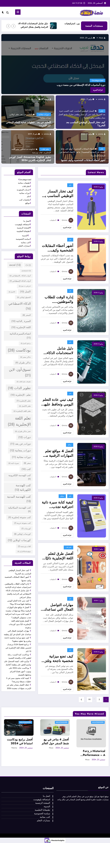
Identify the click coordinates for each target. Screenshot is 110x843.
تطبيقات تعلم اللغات (24, 382)
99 (89, 699)
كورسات (26, 528)
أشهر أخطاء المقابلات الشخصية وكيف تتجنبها (83, 160)
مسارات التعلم (24, 245)
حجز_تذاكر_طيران (23, 431)
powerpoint (26, 271)
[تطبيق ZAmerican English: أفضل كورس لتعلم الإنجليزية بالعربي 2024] (27, 146)
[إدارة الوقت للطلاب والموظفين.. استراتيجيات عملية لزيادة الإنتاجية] (91, 310)
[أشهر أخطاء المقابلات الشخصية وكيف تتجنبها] (82, 146)
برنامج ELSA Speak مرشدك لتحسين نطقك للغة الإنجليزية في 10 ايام (18, 647)
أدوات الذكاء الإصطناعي (20, 281)
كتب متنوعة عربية (22, 523)
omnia (101, 99)
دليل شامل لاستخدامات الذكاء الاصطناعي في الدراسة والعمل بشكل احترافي (46, 25)
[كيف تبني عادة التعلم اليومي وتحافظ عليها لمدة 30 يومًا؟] (91, 413)
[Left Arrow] (13, 26)
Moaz (101, 37)
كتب (26, 469)
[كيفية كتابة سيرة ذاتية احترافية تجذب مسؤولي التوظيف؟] (91, 515)
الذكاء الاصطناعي (19, 306)
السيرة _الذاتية (21, 321)
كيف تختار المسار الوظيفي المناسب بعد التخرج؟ (85, 124)
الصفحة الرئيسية (23, 227)
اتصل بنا (26, 221)
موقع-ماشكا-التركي (24, 551)
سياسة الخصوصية (23, 239)
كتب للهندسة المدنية (19, 499)
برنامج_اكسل (26, 343)
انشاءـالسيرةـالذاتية (20, 335)
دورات (24, 437)
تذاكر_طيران (23, 362)
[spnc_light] (3, 12)
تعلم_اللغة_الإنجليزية (22, 411)
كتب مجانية (25, 242)
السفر (27, 315)
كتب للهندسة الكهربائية (23, 487)
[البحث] (7, 13)
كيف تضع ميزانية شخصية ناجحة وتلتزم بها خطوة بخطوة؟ (58, 658)
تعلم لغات (45, 149)
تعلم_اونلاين (14, 114)
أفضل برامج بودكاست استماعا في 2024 (20, 741)
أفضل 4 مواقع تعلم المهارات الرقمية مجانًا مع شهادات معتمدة (57, 453)
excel (15, 265)
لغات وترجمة (37, 152)
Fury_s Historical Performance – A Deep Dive (94, 753)
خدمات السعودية (23, 189)
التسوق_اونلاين (24, 297)
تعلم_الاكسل (25, 406)
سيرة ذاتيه (13, 463)
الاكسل (12, 292)
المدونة (25, 235)
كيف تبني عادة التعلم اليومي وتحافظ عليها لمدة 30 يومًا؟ (58, 401)
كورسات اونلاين (19, 540)
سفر (27, 463)
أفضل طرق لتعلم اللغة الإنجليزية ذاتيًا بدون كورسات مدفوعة (59, 555)
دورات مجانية (43, 114)
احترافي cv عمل (25, 286)
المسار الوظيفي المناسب (84, 111)
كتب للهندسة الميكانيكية (19, 509)
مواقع (69, 445)
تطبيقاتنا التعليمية (23, 231)
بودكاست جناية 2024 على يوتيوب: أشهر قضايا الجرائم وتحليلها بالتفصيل (20, 671)
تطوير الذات (19, 388)
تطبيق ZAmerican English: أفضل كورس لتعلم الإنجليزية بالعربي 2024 (30, 159)
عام (101, 111)
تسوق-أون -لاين (20, 372)
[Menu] (18, 12)
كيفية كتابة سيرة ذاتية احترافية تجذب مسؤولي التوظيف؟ (57, 504)
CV (28, 265)
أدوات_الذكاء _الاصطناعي (20, 276)
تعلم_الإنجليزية (24, 400)
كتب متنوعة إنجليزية (19, 517)
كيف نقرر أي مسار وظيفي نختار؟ (82, 114)
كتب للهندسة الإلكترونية (19, 477)
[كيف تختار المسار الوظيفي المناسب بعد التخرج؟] (91, 206)
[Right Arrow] (8, 26)
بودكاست (19, 350)
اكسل (25, 291)
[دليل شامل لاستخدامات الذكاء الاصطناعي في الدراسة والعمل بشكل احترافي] (91, 361)
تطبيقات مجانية (24, 183)
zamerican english (28, 149)
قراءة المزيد (98, 90)
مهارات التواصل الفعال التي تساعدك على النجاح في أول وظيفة (58, 607)
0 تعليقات (53, 220)
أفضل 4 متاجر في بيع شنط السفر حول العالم (55, 741)
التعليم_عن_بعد (26, 114)
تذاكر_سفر (25, 357)
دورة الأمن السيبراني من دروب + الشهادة (84, 85)
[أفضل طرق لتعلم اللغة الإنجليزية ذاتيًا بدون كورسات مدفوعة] (91, 567)
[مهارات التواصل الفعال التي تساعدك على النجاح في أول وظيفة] (91, 618)
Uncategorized (97, 80)
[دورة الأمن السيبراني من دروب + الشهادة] (55, 64)
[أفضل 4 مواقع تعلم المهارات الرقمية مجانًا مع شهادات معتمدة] (91, 464)
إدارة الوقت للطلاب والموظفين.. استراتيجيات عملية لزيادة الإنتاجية (59, 299)
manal (46, 99)
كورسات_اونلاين (22, 534)
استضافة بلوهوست (22, 224)
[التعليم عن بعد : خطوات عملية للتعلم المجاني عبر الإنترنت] (27, 111)
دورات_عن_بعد (20, 444)
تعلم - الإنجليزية (21, 395)
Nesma (14, 747)
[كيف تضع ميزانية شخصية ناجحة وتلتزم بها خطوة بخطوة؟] (91, 669)
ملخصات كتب (24, 199)
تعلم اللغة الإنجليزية (19, 421)
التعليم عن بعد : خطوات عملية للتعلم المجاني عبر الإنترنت (28, 124)
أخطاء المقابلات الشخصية (84, 148)
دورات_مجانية (45, 117)
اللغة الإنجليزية (21, 327)
